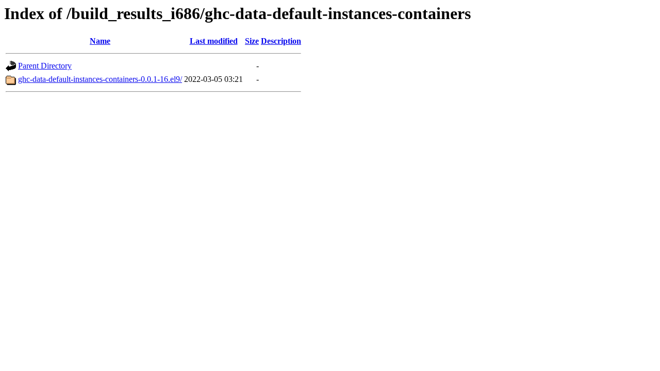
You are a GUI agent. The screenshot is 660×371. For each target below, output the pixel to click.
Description (281, 41)
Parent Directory (45, 65)
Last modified (214, 41)
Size (252, 41)
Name (100, 41)
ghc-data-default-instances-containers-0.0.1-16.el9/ (100, 79)
